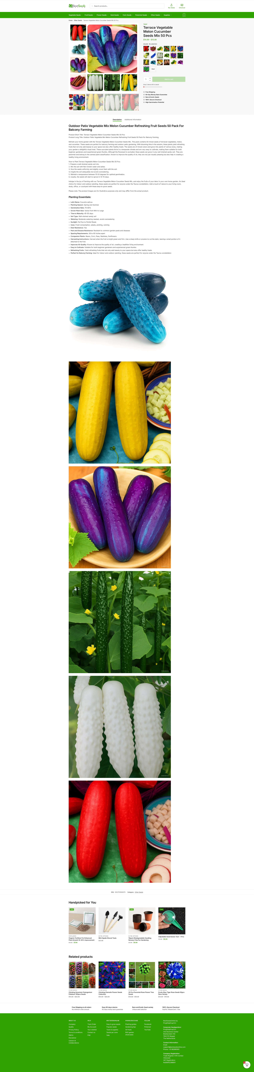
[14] (180, 49)
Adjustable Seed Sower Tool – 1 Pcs (171, 937)
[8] (180, 62)
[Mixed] (153, 69)
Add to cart (169, 79)
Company (72, 1024)
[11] (160, 49)
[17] (160, 56)
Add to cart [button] (82, 946)
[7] (173, 62)
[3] (146, 62)
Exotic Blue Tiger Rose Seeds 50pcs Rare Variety (171, 993)
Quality (71, 1027)
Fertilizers (72, 936)
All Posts (128, 1030)
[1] (146, 49)
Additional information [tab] (133, 120)
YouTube (147, 1030)
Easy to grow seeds (113, 1024)
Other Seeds (78, 20)
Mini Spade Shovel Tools (107, 938)
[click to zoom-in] (104, 58)
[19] (173, 56)
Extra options (103, 936)
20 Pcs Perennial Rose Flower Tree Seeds (141, 993)
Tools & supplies (112, 1030)
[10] (153, 49)
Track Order (92, 1024)
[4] (153, 62)
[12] (167, 49)
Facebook (147, 1024)
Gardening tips (130, 1027)
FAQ (89, 1035)
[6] (167, 62)
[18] (167, 56)
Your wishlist (92, 1030)
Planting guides (130, 1024)
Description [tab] (117, 120)
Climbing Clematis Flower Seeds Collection (110, 993)
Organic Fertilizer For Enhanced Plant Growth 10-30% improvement (81, 939)
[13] (173, 49)
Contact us (91, 1032)
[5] (160, 62)
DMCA (71, 1035)
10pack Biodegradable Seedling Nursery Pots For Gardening (139, 939)
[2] (180, 56)
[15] (146, 56)
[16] (153, 56)
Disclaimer (72, 1038)
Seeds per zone (112, 1032)
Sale (108, 1035)
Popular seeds (111, 1027)
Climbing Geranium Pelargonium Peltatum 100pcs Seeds (80, 993)
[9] (146, 69)
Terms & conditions (75, 1032)
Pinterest (147, 1027)
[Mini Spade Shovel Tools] (112, 920)
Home (70, 20)
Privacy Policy (74, 1030)
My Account (92, 1027)
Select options (82, 1001)
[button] (135, 58)
